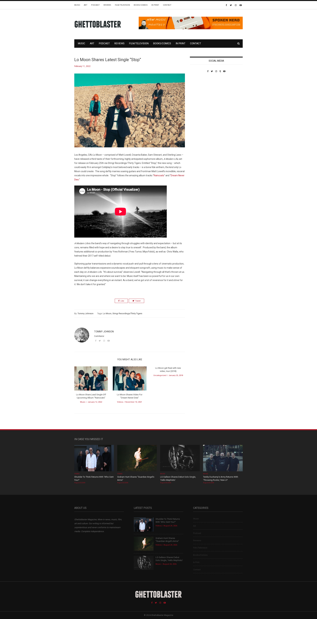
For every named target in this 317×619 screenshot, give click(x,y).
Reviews (107, 5)
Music (77, 5)
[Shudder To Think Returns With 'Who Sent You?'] (94, 458)
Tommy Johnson (85, 313)
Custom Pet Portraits (199, 95)
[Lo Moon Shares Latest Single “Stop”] (129, 113)
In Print (155, 5)
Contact (167, 5)
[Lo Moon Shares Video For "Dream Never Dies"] (129, 379)
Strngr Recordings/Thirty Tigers (127, 313)
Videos (120, 402)
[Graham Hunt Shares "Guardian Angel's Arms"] (137, 458)
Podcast (95, 5)
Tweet (138, 301)
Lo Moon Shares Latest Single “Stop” (107, 59)
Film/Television (122, 5)
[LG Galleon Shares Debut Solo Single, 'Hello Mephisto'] (180, 458)
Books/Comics (141, 5)
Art (85, 5)
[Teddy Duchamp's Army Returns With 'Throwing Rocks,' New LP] (223, 458)
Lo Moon (107, 313)
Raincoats (159, 175)
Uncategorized (159, 375)
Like (122, 301)
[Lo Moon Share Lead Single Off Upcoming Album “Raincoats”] (91, 379)
